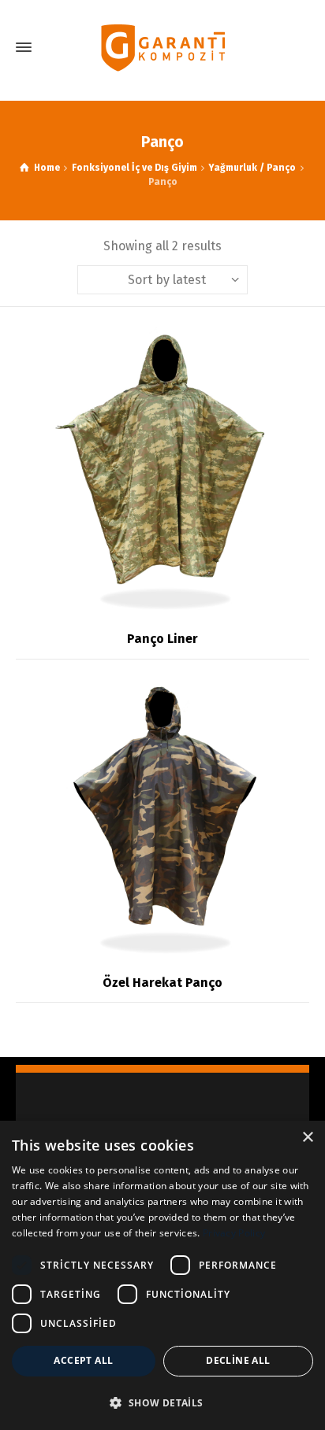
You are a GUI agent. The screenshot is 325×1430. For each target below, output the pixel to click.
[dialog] (162, 1275)
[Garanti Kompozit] (162, 47)
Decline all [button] (238, 1360)
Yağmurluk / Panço (252, 167)
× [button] (307, 1138)
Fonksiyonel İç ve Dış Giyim (134, 167)
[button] (162, 1402)
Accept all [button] (83, 1360)
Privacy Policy (234, 1233)
